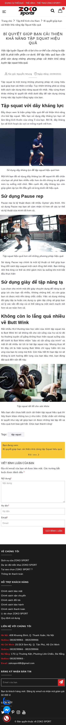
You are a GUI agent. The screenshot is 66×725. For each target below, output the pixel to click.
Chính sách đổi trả (11, 600)
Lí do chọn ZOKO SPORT (14, 613)
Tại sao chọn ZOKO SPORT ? (17, 569)
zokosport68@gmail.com (21, 663)
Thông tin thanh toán (12, 574)
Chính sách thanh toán (13, 609)
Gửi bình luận (53, 531)
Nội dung (6, 478)
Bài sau (32, 455)
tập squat (16, 434)
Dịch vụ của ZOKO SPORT (15, 560)
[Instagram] (18, 713)
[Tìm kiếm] (52, 11)
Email (4, 517)
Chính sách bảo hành (12, 604)
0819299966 (16, 640)
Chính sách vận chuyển (13, 595)
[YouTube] (24, 713)
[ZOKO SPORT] (27, 11)
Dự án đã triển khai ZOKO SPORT (19, 565)
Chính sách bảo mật (11, 591)
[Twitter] (3, 713)
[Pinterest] (13, 713)
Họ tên (5, 505)
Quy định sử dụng (10, 618)
